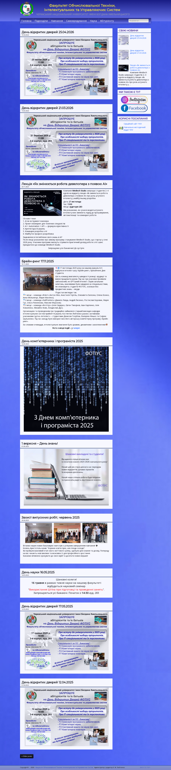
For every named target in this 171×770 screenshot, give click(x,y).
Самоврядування (76, 20)
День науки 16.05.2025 (38, 572)
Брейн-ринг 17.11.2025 (38, 261)
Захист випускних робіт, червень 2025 (50, 517)
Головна (26, 20)
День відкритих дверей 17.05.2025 (47, 606)
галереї (76, 328)
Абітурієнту (107, 20)
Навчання (57, 20)
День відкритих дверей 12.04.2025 (47, 682)
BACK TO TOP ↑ (145, 767)
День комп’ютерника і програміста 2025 (52, 341)
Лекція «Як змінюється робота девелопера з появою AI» (64, 184)
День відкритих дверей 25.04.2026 (48, 32)
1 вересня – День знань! (40, 443)
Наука (93, 20)
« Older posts (27, 756)
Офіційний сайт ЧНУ (132, 123)
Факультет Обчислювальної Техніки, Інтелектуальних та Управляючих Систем (82, 7)
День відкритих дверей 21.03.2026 (47, 108)
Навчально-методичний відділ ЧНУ (134, 128)
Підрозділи (41, 20)
